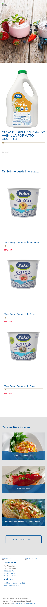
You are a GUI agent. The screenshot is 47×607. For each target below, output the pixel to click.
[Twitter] (17, 152)
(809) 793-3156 (10, 571)
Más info (8, 250)
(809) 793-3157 (10, 573)
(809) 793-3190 (10, 576)
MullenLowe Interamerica (24, 603)
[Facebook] (12, 152)
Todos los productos (23, 539)
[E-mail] (22, 152)
